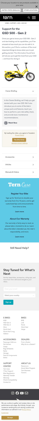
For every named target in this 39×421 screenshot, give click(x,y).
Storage (6, 353)
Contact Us (7, 382)
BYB (22, 320)
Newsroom (24, 366)
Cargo (5, 346)
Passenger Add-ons (9, 342)
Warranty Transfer (9, 375)
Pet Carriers (7, 344)
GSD (18, 23)
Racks (5, 351)
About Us (26, 363)
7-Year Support (8, 371)
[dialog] (19, 411)
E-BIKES (6, 318)
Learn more (19, 212)
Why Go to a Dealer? (28, 344)
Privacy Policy (19, 135)
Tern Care (6, 369)
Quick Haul (7, 329)
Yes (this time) (19, 140)
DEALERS (25, 339)
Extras (5, 357)
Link (22, 322)
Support (13, 23)
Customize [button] (4, 413)
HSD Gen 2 (7, 325)
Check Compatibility (10, 380)
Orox (5, 327)
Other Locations (31, 10)
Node (23, 325)
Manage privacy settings (20, 143)
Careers (23, 372)
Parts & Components (10, 355)
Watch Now (12, 123)
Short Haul (24, 327)
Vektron (5, 333)
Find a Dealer (25, 342)
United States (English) (11, 10)
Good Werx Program (28, 368)
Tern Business (25, 370)
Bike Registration (9, 373)
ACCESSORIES (9, 339)
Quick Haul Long (9, 331)
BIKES (23, 318)
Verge (23, 329)
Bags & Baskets (8, 349)
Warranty (6, 378)
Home (7, 23)
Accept (10, 418)
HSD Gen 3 (7, 322)
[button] (34, 17)
